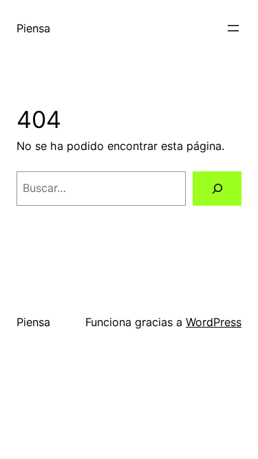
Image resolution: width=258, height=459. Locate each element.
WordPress (213, 322)
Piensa (33, 28)
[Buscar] (217, 188)
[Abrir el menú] (233, 28)
